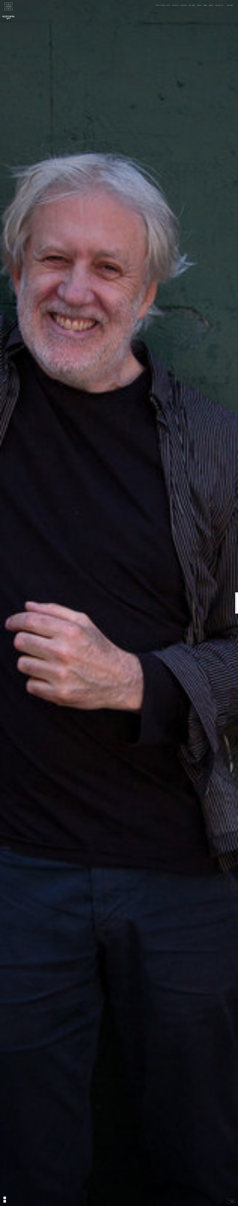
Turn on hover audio (162, 5)
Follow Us (220, 5)
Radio (199, 5)
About (211, 5)
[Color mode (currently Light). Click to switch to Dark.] (4, 1198)
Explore (231, 5)
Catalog (184, 5)
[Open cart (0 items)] (4, 1201)
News (205, 5)
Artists (176, 5)
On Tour (192, 5)
